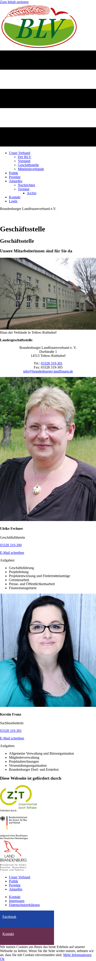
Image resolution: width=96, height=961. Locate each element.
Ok (2, 959)
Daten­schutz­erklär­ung (24, 905)
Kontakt (14, 897)
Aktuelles (15, 889)
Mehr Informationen (77, 955)
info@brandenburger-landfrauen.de (48, 371)
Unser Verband (19, 877)
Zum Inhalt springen (14, 2)
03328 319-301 (52, 363)
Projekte (15, 885)
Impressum (16, 901)
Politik (13, 881)
